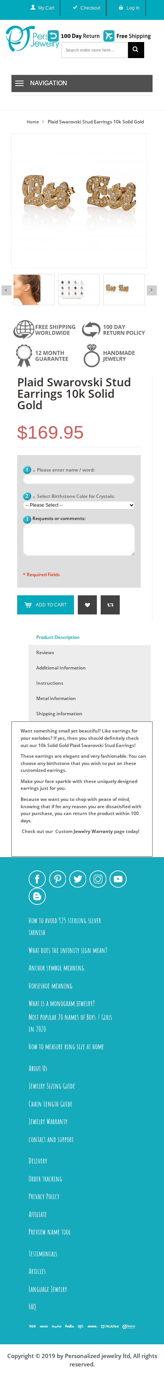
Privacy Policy (44, 1196)
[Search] (136, 50)
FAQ (32, 1306)
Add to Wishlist (87, 604)
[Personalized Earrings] (124, 289)
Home (33, 122)
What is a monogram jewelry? (62, 1003)
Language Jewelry (48, 1289)
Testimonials (43, 1253)
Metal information (56, 698)
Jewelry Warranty (93, 831)
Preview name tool (50, 1232)
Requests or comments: (58, 518)
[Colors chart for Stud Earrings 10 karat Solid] (79, 289)
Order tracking (45, 1178)
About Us (38, 1068)
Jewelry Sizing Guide (52, 1086)
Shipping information (59, 713)
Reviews (45, 652)
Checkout (90, 8)
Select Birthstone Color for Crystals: (73, 497)
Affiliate (38, 1214)
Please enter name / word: (63, 471)
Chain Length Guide (50, 1104)
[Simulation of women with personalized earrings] (34, 289)
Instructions (49, 683)
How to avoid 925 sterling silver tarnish (65, 926)
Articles (37, 1271)
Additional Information (61, 667)
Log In (133, 8)
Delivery (38, 1160)
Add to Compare (110, 604)
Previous (6, 290)
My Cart (46, 8)
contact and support (51, 1139)
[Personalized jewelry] (23, 39)
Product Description (58, 637)
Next (152, 290)
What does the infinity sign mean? (68, 950)
